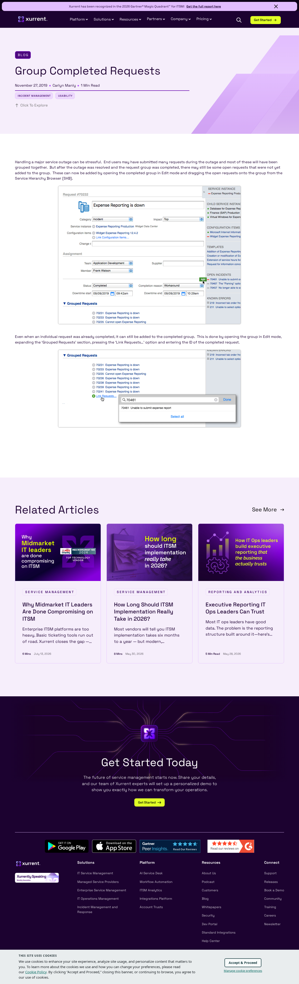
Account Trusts (151, 907)
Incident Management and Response (97, 909)
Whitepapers (211, 907)
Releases (271, 882)
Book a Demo (274, 890)
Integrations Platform (156, 899)
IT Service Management (95, 873)
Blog (205, 899)
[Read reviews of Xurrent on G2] (230, 846)
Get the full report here (203, 6)
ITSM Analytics (151, 890)
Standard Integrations (218, 932)
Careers (270, 915)
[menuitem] (79, 20)
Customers (210, 890)
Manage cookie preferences (243, 971)
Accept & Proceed (243, 962)
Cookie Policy (35, 972)
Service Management (49, 592)
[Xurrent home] (32, 21)
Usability (65, 95)
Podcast (208, 882)
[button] (156, 19)
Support (270, 873)
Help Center (211, 941)
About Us (209, 873)
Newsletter (272, 924)
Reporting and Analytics (237, 592)
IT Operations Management (98, 899)
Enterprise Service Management (101, 890)
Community (272, 899)
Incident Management (34, 95)
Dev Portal (209, 924)
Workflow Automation (156, 882)
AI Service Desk (151, 873)
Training (270, 907)
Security (208, 915)
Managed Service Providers (98, 882)
